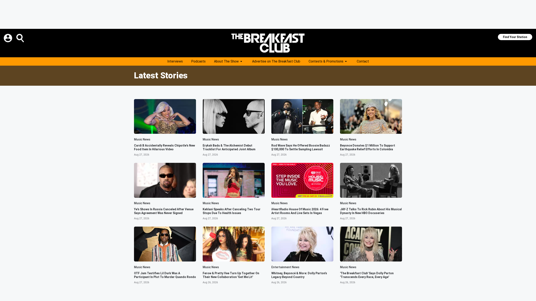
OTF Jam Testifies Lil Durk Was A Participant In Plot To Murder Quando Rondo (165, 275)
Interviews (175, 61)
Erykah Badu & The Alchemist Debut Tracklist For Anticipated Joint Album (229, 147)
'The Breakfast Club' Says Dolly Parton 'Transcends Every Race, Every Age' (367, 275)
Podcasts (198, 61)
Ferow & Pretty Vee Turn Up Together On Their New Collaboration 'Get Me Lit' (231, 275)
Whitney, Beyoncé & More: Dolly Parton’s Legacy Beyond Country (299, 275)
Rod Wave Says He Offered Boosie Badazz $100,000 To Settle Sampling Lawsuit (300, 147)
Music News (142, 139)
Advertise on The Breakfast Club (276, 61)
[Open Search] (20, 38)
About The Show (226, 61)
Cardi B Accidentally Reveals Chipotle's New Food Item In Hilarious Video (164, 147)
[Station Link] (268, 43)
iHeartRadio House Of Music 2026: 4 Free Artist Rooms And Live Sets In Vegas (299, 211)
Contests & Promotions (326, 61)
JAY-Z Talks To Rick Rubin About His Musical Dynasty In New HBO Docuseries (371, 211)
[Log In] (8, 38)
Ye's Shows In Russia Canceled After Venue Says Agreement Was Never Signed (163, 211)
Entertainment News (285, 267)
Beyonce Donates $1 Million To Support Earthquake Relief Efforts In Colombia (367, 147)
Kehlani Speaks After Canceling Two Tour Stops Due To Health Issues (231, 211)
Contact (363, 61)
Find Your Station (515, 37)
